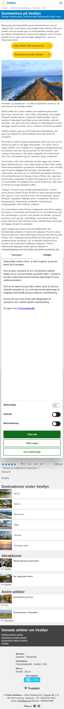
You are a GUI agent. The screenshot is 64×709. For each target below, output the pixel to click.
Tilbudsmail (31, 656)
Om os (27, 671)
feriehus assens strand (12, 634)
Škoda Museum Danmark (26, 561)
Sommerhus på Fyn (23, 597)
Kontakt (19, 671)
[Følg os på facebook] (34, 706)
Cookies (37, 664)
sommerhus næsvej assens (14, 640)
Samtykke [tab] (17, 255)
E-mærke (32, 679)
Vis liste (5, 643)
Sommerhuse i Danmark (25, 612)
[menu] (61, 3)
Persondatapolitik (24, 664)
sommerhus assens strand (13, 637)
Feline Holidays (32, 3)
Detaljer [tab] (47, 255)
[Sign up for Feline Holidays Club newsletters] (39, 706)
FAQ (45, 664)
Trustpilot (32, 688)
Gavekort (20, 656)
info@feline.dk (24, 701)
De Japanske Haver (23, 576)
